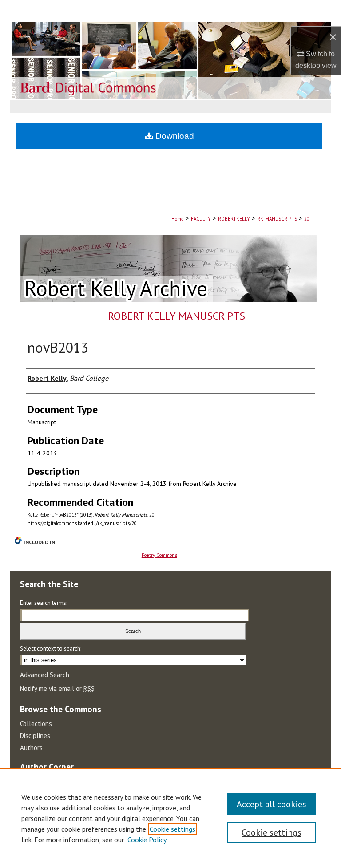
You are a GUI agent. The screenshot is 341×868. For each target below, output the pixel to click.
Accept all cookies (271, 804)
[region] (170, 818)
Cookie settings (172, 829)
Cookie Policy (147, 839)
